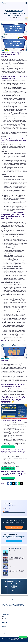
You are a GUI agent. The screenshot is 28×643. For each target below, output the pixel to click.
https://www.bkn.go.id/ (5, 135)
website (8, 425)
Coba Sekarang (14, 541)
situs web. (14, 428)
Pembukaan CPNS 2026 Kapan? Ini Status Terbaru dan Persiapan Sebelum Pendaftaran (17, 551)
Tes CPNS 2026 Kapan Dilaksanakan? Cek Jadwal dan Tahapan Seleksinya (16, 571)
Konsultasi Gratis (14, 527)
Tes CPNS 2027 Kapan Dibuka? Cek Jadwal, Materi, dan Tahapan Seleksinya (17, 564)
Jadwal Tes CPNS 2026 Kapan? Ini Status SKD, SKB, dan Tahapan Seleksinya (17, 558)
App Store (13, 424)
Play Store (7, 424)
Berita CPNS (19, 10)
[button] (26, 3)
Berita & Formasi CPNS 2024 (11, 10)
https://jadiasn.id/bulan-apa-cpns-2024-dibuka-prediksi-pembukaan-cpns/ (13, 341)
